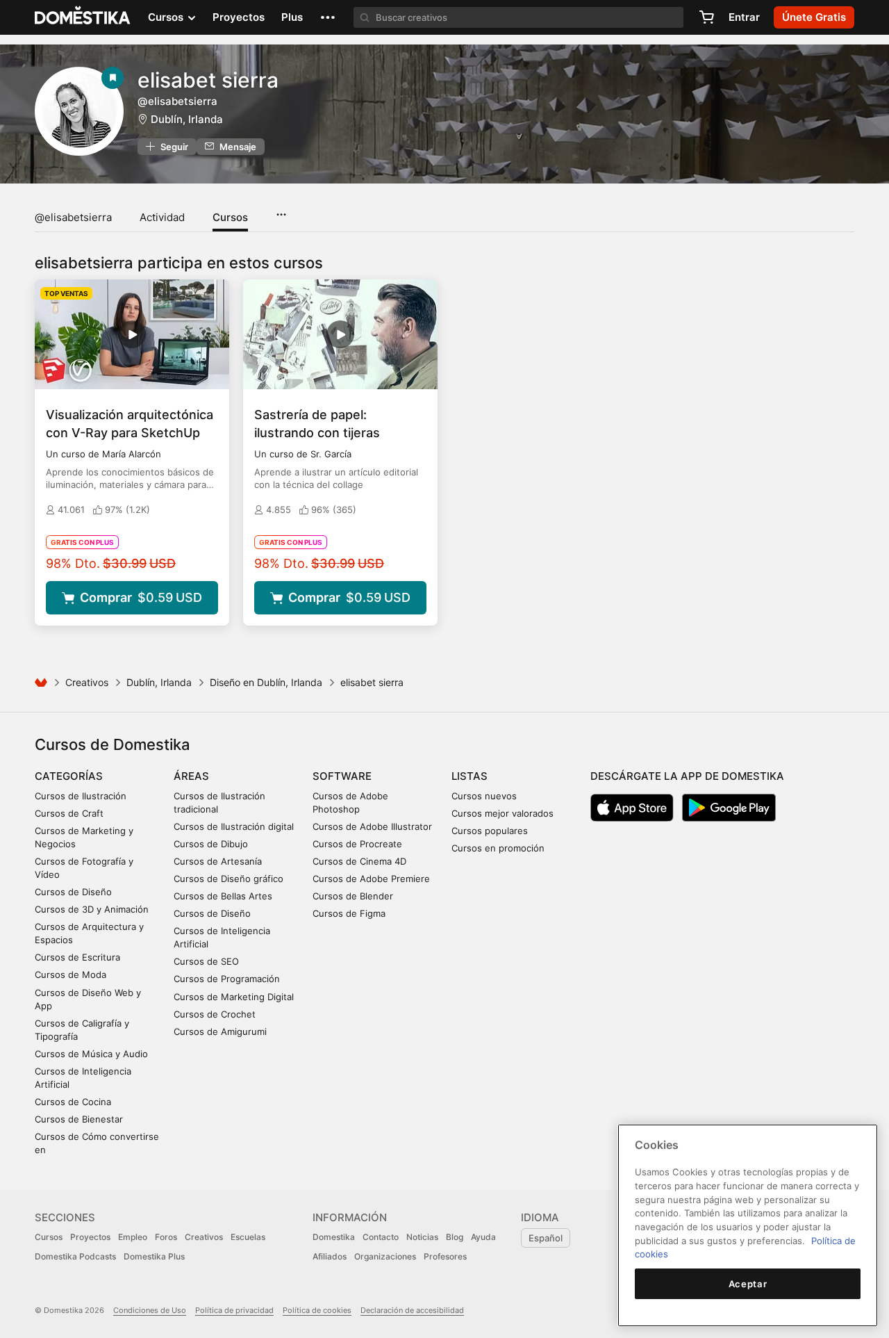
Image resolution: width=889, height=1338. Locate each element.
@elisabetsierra (73, 217)
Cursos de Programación (227, 978)
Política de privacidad (234, 1310)
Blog (454, 1237)
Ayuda (483, 1237)
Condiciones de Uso (149, 1310)
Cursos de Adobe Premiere (371, 878)
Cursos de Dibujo (211, 843)
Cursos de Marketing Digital (234, 996)
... (281, 210)
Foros (166, 1237)
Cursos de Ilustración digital (234, 826)
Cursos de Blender (353, 895)
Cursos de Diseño (73, 891)
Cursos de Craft (69, 813)
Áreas (191, 776)
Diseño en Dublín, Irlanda (266, 682)
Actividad (162, 217)
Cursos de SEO (206, 961)
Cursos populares (489, 830)
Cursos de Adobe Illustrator (372, 826)
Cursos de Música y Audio (91, 1053)
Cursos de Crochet (215, 1014)
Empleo (132, 1237)
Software (342, 776)
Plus (292, 17)
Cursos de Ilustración (80, 795)
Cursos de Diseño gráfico (228, 878)
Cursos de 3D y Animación (92, 909)
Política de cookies (317, 1310)
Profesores (445, 1256)
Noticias (422, 1237)
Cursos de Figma (349, 913)
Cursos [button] (167, 17)
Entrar (744, 17)
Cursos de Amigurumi (220, 1031)
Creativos (86, 682)
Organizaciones (385, 1256)
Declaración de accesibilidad (412, 1310)
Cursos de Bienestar (79, 1119)
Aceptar (748, 1283)
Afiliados (330, 1256)
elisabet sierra (208, 79)
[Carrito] (706, 17)
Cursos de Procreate (357, 843)
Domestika (334, 1237)
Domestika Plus (154, 1256)
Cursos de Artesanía (218, 861)
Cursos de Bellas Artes (223, 895)
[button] (327, 17)
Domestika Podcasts (75, 1256)
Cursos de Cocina (73, 1101)
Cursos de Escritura (77, 957)
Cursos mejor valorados (502, 813)
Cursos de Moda (70, 974)
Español (546, 1237)
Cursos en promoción (498, 848)
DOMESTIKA (83, 17)
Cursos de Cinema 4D (359, 861)
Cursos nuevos (484, 795)
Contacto (381, 1237)
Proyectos (239, 17)
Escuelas (248, 1237)
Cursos (230, 217)
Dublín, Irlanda (187, 119)
